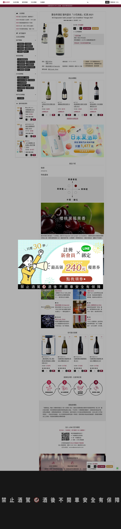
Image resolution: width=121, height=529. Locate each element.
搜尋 (107, 2)
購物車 (113, 2)
